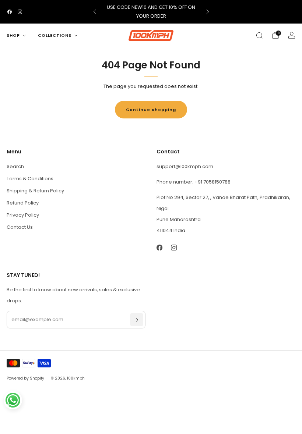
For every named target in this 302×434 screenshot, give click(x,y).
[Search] (259, 35)
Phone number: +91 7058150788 (194, 181)
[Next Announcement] (208, 12)
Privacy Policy (23, 214)
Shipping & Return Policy (35, 190)
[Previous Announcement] (94, 12)
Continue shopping (151, 110)
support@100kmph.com (185, 166)
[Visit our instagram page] (20, 12)
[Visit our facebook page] (9, 12)
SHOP (13, 35)
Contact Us (20, 227)
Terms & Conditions (30, 178)
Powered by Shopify (25, 378)
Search (15, 166)
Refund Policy (23, 202)
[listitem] (151, 12)
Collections (54, 35)
